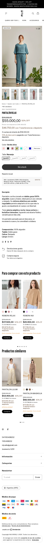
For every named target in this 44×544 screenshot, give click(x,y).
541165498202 (8, 437)
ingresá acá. (6, 526)
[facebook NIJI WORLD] (8, 429)
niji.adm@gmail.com (9, 445)
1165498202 (7, 441)
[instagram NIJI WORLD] (3, 429)
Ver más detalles (8, 140)
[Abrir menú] (6, 13)
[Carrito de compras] (38, 13)
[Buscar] (33, 13)
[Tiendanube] (11, 530)
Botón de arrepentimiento (21, 526)
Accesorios (34, 20)
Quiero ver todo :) (12, 20)
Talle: (8, 154)
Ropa (24, 20)
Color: (9, 145)
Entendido (35, 540)
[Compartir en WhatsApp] (3, 242)
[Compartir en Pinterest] (11, 242)
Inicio (4, 104)
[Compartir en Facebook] (5, 242)
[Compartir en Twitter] (8, 242)
